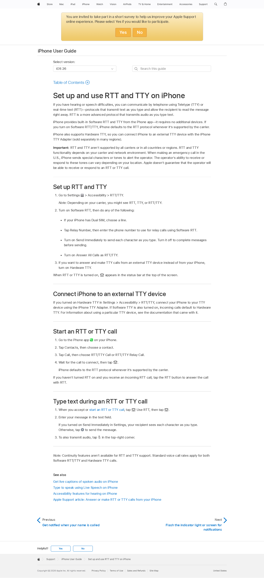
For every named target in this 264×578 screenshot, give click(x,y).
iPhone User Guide (57, 51)
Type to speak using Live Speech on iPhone (85, 487)
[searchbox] (171, 69)
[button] (216, 4)
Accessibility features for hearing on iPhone (85, 493)
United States (220, 570)
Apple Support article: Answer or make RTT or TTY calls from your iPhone (107, 499)
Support (50, 559)
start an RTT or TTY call (106, 410)
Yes (123, 32)
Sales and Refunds (136, 570)
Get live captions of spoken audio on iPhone (85, 482)
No (140, 32)
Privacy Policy (99, 570)
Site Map (154, 570)
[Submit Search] (136, 69)
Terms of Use (116, 570)
